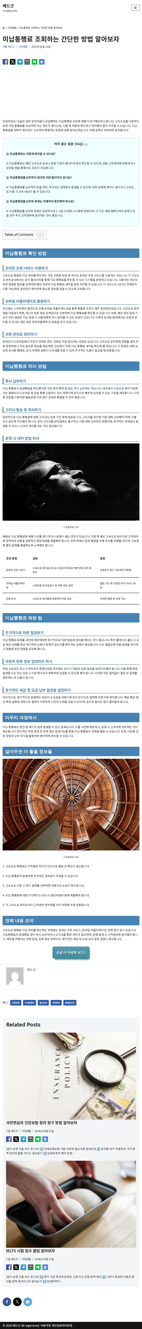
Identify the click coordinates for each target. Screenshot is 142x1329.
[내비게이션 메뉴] (135, 8)
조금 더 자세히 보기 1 (71, 952)
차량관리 (56, 1002)
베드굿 (11, 46)
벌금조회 (43, 1002)
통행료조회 (70, 1002)
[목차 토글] (39, 235)
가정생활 (11, 27)
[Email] (27, 1302)
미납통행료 (29, 1002)
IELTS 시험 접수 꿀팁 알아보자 (30, 1250)
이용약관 (46, 1325)
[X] (17, 1302)
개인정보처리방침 (62, 1325)
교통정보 (16, 1002)
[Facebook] (7, 1302)
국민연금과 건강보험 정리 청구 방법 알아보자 (41, 1122)
